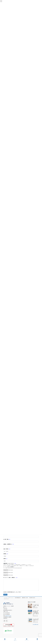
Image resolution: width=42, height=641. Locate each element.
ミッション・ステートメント (8, 597)
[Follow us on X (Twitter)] (7, 621)
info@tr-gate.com (8, 615)
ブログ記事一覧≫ (35, 624)
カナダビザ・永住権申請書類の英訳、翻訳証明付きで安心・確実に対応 (36, 612)
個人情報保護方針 (18, 597)
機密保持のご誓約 (25, 597)
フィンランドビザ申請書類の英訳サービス (36, 619)
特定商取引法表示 (32, 597)
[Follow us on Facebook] (4, 621)
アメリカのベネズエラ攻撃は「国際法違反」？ (36, 605)
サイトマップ (6, 598)
